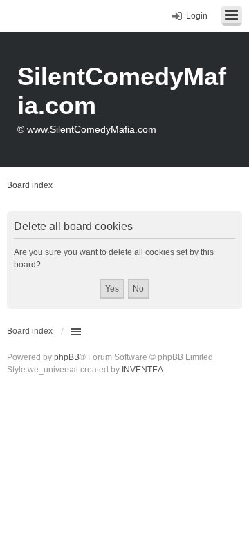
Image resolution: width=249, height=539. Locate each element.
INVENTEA (142, 370)
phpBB (67, 357)
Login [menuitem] (197, 16)
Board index (30, 331)
